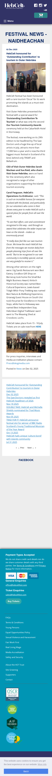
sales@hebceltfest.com (16, 594)
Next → (30, 447)
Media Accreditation (15, 652)
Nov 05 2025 (12, 416)
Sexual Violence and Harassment (20, 637)
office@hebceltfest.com (16, 585)
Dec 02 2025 (12, 394)
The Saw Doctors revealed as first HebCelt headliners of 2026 (23, 399)
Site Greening (12, 669)
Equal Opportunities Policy (18, 632)
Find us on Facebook (36, 5)
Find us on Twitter (45, 5)
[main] (26, 211)
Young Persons (12, 627)
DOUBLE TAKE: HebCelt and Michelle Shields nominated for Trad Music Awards (24, 410)
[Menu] (5, 21)
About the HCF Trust (15, 664)
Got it (26, 771)
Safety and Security (14, 657)
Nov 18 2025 (12, 404)
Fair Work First (12, 642)
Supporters (11, 674)
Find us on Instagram (40, 5)
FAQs (8, 617)
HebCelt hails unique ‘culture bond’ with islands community (24, 437)
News (19, 368)
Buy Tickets (13, 601)
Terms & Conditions (26, 565)
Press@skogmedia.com (18, 363)
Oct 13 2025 (12, 432)
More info (42, 764)
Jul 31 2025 (11, 442)
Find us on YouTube (45, 10)
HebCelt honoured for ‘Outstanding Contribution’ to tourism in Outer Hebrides (24, 388)
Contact (9, 679)
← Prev (21, 447)
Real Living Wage (13, 647)
